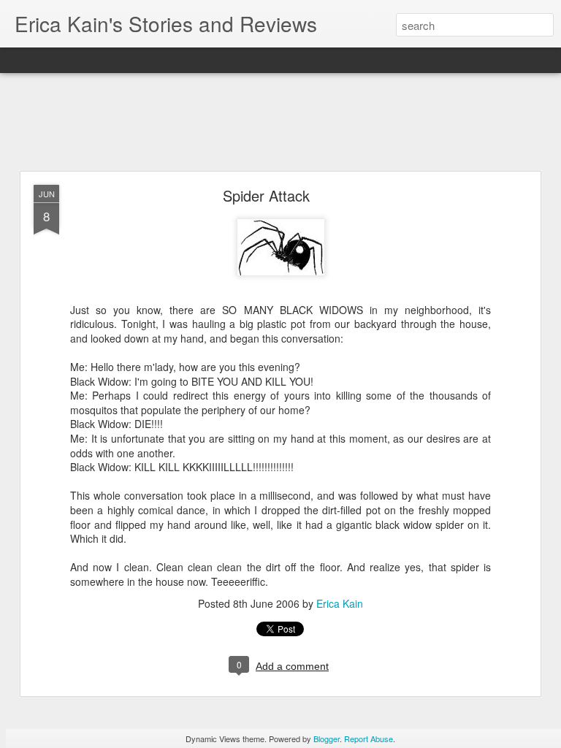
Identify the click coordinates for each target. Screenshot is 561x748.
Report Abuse (368, 738)
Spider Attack (266, 195)
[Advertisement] (280, 123)
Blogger (326, 738)
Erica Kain (339, 603)
